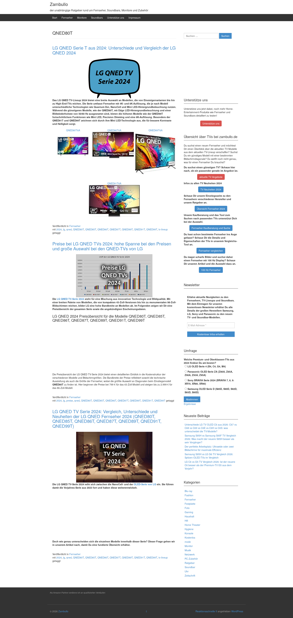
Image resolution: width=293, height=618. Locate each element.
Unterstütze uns (115, 17)
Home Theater (192, 525)
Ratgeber (190, 563)
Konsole (189, 533)
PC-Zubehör (191, 558)
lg (64, 229)
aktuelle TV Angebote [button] (210, 177)
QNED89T (127, 229)
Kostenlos (190, 537)
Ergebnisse (190, 404)
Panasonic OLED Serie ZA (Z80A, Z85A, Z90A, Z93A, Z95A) (209, 373)
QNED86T (102, 229)
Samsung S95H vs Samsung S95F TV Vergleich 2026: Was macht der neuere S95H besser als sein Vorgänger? (210, 439)
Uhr (187, 571)
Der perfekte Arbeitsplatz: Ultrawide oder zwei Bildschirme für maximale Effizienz (209, 448)
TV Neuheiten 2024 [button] (210, 189)
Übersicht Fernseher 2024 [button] (211, 208)
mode (188, 541)
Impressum (135, 17)
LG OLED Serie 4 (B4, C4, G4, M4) (206, 366)
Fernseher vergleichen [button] (211, 250)
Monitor (189, 546)
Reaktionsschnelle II (206, 611)
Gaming (189, 512)
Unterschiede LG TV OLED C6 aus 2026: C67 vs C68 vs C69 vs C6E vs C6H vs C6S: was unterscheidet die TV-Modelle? (211, 428)
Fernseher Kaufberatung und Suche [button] (211, 228)
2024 (59, 229)
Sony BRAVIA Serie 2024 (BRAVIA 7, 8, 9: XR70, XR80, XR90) (209, 382)
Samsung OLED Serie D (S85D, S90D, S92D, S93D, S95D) (211, 390)
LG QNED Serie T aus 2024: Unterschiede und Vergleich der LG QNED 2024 (114, 50)
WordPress (237, 611)
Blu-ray (188, 491)
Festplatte (190, 503)
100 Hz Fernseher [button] (211, 270)
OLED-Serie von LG (145, 484)
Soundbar (190, 567)
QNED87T (115, 229)
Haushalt (189, 516)
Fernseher (67, 17)
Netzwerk (190, 554)
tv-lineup (163, 229)
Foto (187, 508)
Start (54, 17)
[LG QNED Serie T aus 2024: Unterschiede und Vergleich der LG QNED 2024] (114, 78)
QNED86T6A (114, 130)
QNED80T (78, 229)
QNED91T (139, 229)
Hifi (186, 520)
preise (69, 400)
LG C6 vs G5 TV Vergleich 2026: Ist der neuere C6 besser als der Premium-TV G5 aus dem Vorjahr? (210, 465)
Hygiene (189, 529)
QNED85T (90, 229)
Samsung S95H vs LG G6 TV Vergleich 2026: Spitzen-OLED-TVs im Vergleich (209, 455)
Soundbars (97, 17)
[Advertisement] (114, 347)
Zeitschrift (190, 575)
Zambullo (59, 4)
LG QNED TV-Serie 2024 (70, 299)
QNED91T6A (114, 183)
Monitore (82, 17)
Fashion (189, 495)
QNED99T (151, 229)
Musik (188, 550)
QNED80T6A (73, 130)
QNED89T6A (155, 130)
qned (69, 229)
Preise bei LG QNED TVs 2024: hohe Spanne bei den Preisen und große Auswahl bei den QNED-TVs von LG (111, 245)
